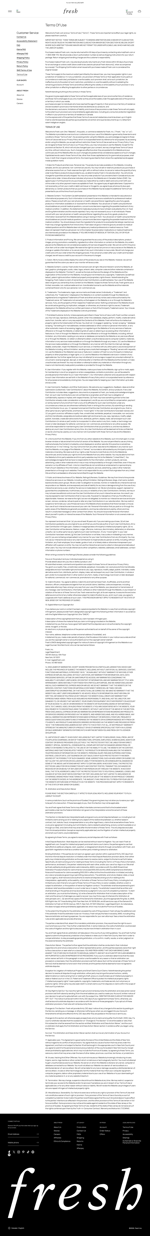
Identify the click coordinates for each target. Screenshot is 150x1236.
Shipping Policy (23, 57)
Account (20, 84)
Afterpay (80, 1148)
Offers (102, 1134)
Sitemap (126, 1138)
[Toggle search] (18, 11)
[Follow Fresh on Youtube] (33, 1152)
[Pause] (139, 3)
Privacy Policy (22, 62)
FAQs (79, 1134)
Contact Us (21, 37)
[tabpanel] (75, 2)
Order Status (105, 1130)
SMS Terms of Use (24, 70)
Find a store (81, 1127)
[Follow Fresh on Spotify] (9, 1154)
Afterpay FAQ (22, 53)
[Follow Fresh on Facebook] (9, 1152)
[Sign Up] (37, 1134)
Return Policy (22, 66)
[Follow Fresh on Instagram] (18, 1152)
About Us (20, 95)
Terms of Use (22, 74)
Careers (20, 103)
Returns (80, 1141)
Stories (19, 99)
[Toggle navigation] (10, 11)
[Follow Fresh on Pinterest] (23, 1152)
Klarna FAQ (21, 49)
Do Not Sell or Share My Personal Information (132, 1142)
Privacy (126, 1130)
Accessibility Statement (27, 41)
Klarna (79, 1145)
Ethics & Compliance (62, 1141)
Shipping (80, 1138)
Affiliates (57, 1138)
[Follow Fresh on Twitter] (14, 1152)
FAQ (18, 45)
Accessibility (128, 1134)
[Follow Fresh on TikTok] (28, 1152)
